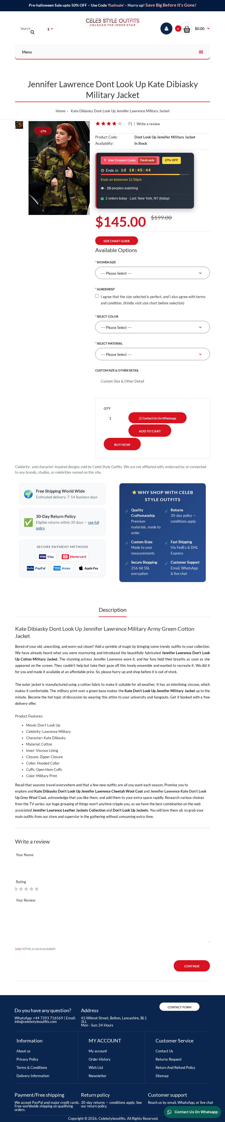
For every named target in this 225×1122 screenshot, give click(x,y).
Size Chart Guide (116, 241)
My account (98, 1051)
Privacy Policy (27, 1059)
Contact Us (164, 1051)
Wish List (96, 1067)
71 (130, 124)
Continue (191, 966)
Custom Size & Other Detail (117, 370)
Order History (100, 1059)
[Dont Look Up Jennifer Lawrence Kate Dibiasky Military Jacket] (59, 168)
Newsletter (97, 1076)
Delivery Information (32, 1076)
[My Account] (166, 28)
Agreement (106, 289)
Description (112, 609)
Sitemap (162, 1076)
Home (60, 111)
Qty (107, 408)
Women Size (106, 262)
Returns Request (169, 1059)
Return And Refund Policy (175, 1067)
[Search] (32, 32)
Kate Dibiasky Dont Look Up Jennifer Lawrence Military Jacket (120, 111)
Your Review (25, 900)
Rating (21, 882)
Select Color (107, 316)
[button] (195, 28)
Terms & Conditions (31, 1067)
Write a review (148, 124)
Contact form (179, 1007)
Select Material (110, 343)
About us (23, 1051)
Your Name (24, 855)
